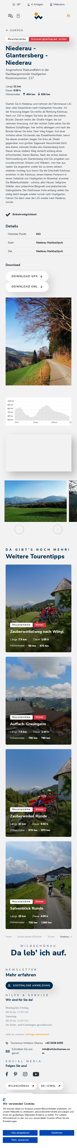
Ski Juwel (48, 1086)
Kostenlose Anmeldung (31, 985)
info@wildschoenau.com (41, 1051)
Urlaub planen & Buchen (29, 937)
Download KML (25, 286)
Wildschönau (19, 1086)
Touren (50, 937)
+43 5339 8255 (36, 1043)
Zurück (16, 30)
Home (9, 937)
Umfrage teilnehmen (36, 1034)
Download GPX (25, 276)
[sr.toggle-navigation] (10, 16)
